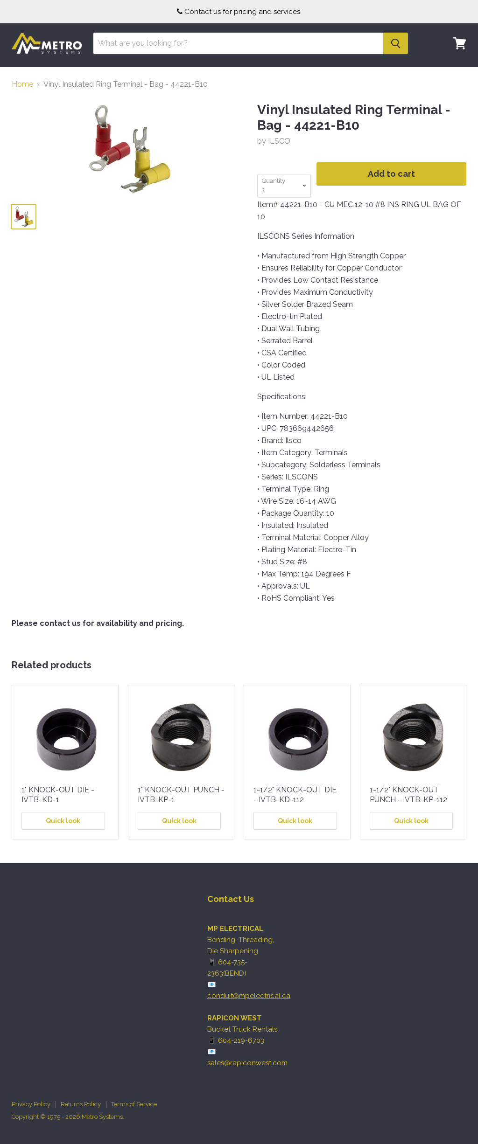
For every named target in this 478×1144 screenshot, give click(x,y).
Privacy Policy (31, 1104)
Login (454, 72)
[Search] (395, 43)
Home (22, 84)
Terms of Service (134, 1104)
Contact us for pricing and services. (243, 11)
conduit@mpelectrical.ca (248, 995)
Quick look (63, 821)
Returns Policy (81, 1104)
